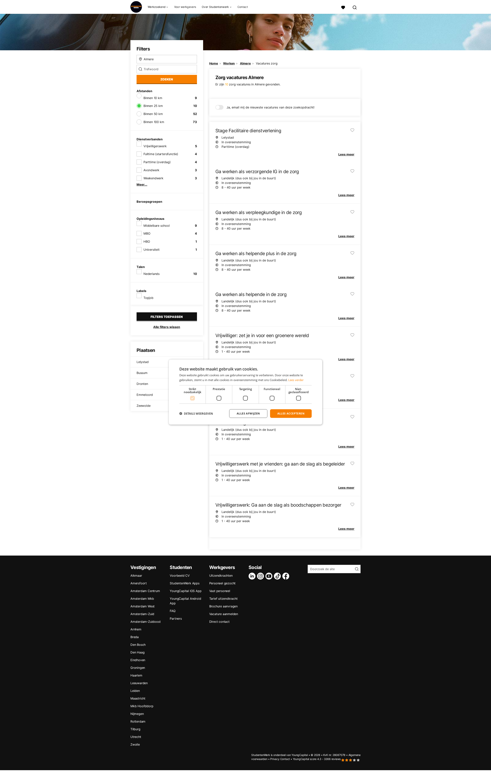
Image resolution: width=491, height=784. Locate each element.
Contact (242, 6)
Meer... (142, 184)
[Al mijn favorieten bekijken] (343, 7)
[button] (196, 413)
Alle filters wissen (166, 327)
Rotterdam (137, 721)
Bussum (142, 373)
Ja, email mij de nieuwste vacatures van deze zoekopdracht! (270, 107)
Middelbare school (156, 225)
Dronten (142, 384)
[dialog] (245, 392)
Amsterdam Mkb (142, 598)
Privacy (274, 759)
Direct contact (219, 622)
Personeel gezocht (222, 583)
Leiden (135, 691)
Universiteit (151, 249)
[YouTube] (269, 576)
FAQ (172, 611)
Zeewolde (143, 406)
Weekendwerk (153, 178)
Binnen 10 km (152, 98)
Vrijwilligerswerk (155, 146)
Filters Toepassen (167, 317)
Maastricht (137, 698)
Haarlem (136, 675)
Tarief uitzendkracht (223, 598)
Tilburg (135, 729)
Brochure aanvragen (223, 606)
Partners (176, 618)
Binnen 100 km (153, 122)
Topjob (148, 298)
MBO (146, 233)
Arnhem (135, 629)
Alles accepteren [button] (290, 413)
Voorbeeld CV (180, 575)
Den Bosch (138, 645)
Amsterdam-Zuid (142, 614)
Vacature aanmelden (223, 614)
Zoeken (166, 79)
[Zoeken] (355, 7)
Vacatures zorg (266, 63)
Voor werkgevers (185, 6)
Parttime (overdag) (157, 162)
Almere (245, 63)
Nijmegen (137, 714)
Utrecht (135, 737)
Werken (229, 63)
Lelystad (142, 362)
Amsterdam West (142, 606)
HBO (146, 241)
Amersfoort (138, 583)
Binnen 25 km (153, 106)
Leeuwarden (139, 683)
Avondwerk (151, 170)
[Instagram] (261, 576)
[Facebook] (286, 576)
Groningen (137, 668)
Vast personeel (219, 591)
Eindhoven (137, 660)
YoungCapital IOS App (185, 591)
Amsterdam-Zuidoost (145, 622)
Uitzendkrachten (221, 575)
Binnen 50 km (153, 114)
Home (213, 63)
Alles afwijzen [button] (248, 413)
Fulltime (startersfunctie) (160, 154)
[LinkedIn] (253, 576)
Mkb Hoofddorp (141, 706)
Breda (134, 637)
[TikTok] (278, 576)
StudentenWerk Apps (184, 583)
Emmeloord (145, 395)
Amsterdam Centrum (145, 591)
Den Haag (137, 652)
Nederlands (151, 274)
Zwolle (135, 744)
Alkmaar (136, 575)
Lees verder (296, 380)
